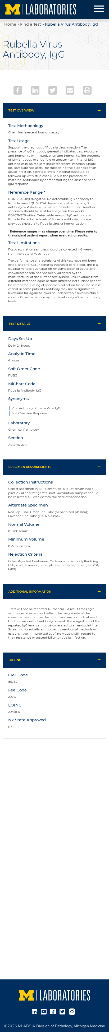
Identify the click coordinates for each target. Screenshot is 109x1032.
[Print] (87, 90)
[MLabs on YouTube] (45, 1011)
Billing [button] (14, 660)
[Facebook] (17, 90)
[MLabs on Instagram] (73, 1011)
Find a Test (30, 24)
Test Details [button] (19, 324)
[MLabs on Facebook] (54, 1011)
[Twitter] (52, 90)
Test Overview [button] (21, 110)
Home (10, 24)
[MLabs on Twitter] (63, 1011)
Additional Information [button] (29, 591)
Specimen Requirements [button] (29, 467)
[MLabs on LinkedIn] (35, 1011)
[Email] (70, 90)
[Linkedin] (35, 90)
